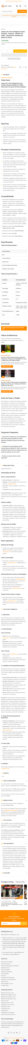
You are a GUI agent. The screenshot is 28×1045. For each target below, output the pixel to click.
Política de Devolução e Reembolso (10, 965)
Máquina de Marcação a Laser (8, 998)
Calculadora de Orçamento (7, 977)
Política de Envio (5, 967)
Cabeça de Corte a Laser (7, 1002)
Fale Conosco (4, 981)
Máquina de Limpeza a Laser (8, 996)
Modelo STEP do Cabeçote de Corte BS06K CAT (13, 328)
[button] (14, 55)
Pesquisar (23, 11)
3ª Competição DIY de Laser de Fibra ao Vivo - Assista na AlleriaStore (14, 16)
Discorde (3, 975)
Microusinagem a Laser (7, 983)
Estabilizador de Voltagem (7, 1012)
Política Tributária (5, 969)
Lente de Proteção (19, 230)
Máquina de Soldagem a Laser (8, 994)
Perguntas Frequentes (6, 971)
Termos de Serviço (5, 963)
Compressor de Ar (5, 1008)
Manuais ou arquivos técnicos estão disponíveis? (10, 457)
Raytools (3, 29)
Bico (15, 233)
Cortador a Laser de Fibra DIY (8, 979)
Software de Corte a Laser (7, 1004)
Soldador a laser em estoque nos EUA (14, 1)
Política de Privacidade (6, 961)
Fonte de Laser (5, 1000)
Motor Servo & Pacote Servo (8, 1014)
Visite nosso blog (20, 882)
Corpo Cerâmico (18, 236)
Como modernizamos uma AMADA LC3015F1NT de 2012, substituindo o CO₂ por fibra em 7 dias (11, 904)
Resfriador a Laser (5, 1006)
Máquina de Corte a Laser (7, 993)
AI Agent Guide (5, 985)
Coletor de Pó (4, 1010)
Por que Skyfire (5, 973)
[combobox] (14, 11)
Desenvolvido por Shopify (19, 1038)
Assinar (23, 923)
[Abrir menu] (25, 6)
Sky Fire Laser (10, 1038)
